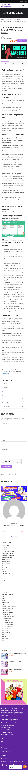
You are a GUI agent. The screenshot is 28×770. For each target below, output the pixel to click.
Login (26, 1)
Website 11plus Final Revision (9, 606)
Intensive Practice (6, 578)
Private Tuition (5, 602)
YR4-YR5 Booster (6, 628)
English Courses (6, 567)
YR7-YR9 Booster (6, 643)
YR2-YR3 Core (5, 620)
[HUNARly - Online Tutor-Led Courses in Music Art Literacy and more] (6, 6)
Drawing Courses (6, 563)
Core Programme (6, 561)
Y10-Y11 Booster (6, 610)
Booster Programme (7, 557)
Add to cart (22, 40)
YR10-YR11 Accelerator (7, 612)
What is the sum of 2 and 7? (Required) (10, 454)
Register (21, 1)
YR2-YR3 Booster (6, 618)
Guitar (3, 576)
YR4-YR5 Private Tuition (8, 632)
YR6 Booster (5, 634)
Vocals (5, 592)
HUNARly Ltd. (9, 761)
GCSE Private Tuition (7, 573)
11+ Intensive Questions (7, 553)
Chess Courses (6, 559)
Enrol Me (4, 569)
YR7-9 (3, 641)
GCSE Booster (5, 571)
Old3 (3, 598)
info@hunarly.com (6, 373)
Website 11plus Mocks (7, 608)
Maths (5, 549)
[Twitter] (12, 474)
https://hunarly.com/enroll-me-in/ (16, 103)
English (5, 547)
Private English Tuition (15, 661)
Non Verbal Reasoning (9, 551)
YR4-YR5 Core (5, 630)
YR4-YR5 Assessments (7, 626)
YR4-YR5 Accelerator (7, 624)
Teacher (6, 36)
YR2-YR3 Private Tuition (8, 622)
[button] (11, 536)
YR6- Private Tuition (7, 636)
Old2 (3, 596)
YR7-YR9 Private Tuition (8, 645)
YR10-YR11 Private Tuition (8, 616)
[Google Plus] (9, 474)
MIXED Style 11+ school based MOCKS (14, 525)
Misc (3, 584)
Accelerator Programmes (8, 555)
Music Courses (5, 586)
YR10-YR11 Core (6, 614)
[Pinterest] (15, 474)
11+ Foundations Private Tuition (17, 653)
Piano (5, 590)
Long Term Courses (7, 580)
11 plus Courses (5, 545)
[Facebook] (6, 474)
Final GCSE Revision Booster (16, 669)
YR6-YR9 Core (5, 638)
